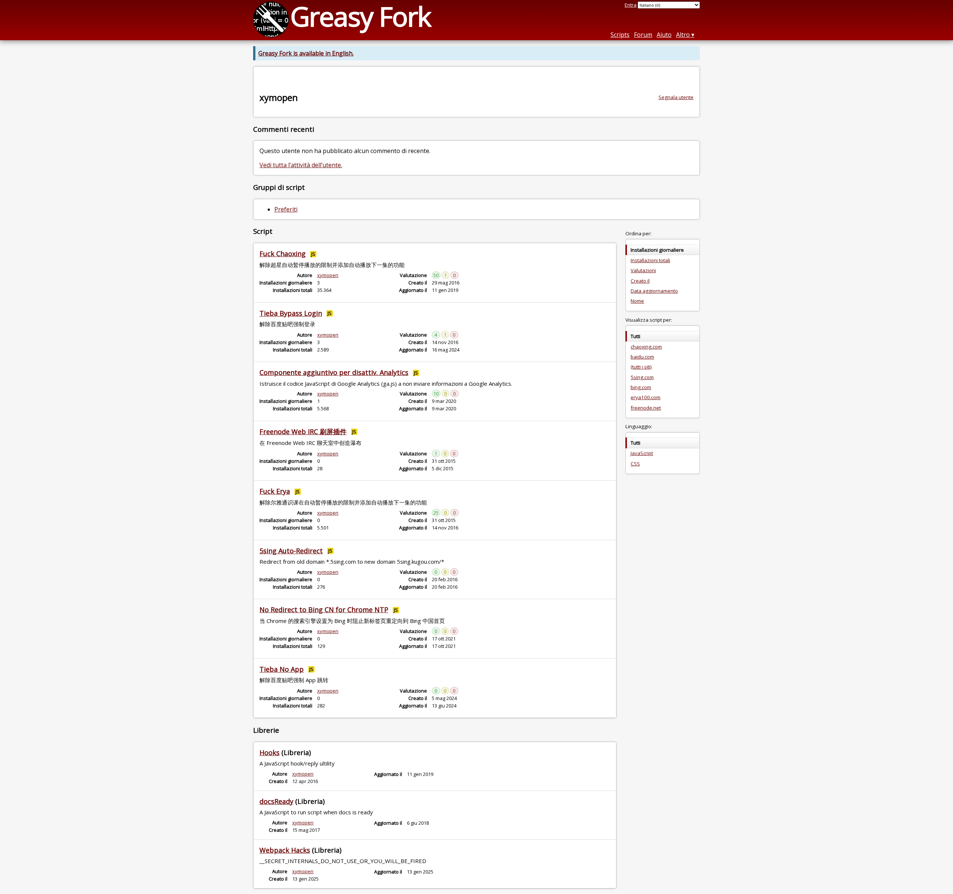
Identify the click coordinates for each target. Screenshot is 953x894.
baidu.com (642, 356)
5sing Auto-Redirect (291, 550)
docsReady (276, 801)
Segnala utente (676, 97)
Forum (643, 35)
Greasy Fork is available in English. (306, 53)
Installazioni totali (650, 260)
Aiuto (664, 35)
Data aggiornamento (654, 290)
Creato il (640, 280)
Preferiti (285, 209)
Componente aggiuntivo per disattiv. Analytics (333, 372)
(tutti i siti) (641, 366)
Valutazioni (643, 270)
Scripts (620, 35)
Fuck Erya (274, 491)
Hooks (269, 752)
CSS (635, 463)
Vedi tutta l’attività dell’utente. (300, 165)
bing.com (641, 387)
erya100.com (645, 397)
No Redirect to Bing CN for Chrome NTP (323, 609)
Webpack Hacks (284, 850)
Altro (683, 35)
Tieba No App (281, 669)
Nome (637, 301)
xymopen (327, 275)
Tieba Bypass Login (290, 313)
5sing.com (642, 377)
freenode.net (646, 407)
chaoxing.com (646, 346)
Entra (631, 4)
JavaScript (642, 453)
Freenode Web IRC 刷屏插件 (303, 431)
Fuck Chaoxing (282, 253)
